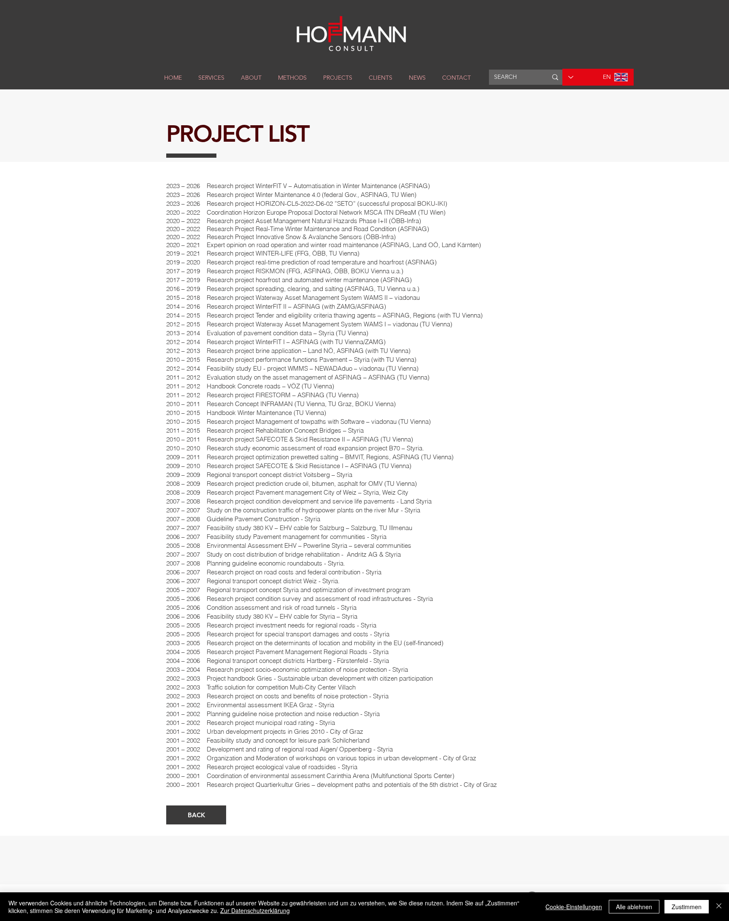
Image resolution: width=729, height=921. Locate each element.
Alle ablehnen (634, 906)
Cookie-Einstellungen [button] (573, 906)
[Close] (719, 906)
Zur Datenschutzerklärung (255, 910)
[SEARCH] (555, 77)
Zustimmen (687, 906)
